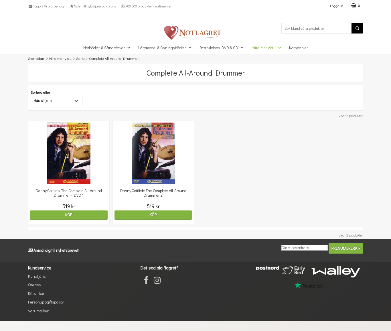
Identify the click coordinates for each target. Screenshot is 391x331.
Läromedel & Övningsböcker (162, 47)
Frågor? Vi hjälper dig (48, 6)
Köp (68, 214)
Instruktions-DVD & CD (219, 47)
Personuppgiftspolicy (46, 302)
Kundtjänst (37, 276)
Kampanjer (298, 47)
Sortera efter (40, 92)
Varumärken (38, 311)
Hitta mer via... (264, 47)
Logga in (336, 5)
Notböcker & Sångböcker (104, 47)
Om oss (34, 284)
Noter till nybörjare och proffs (95, 6)
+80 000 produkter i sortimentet (148, 6)
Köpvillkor (36, 293)
